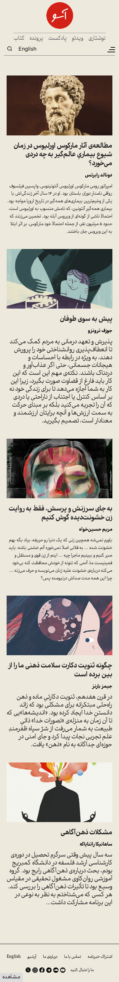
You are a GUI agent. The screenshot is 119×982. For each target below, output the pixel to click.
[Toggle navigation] (110, 49)
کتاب (19, 38)
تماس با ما (72, 957)
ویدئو (77, 38)
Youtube (62, 970)
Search (9, 49)
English (27, 48)
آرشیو (31, 957)
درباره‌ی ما (50, 957)
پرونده (36, 38)
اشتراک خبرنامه (100, 957)
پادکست (57, 38)
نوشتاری (97, 38)
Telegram (49, 970)
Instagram (35, 970)
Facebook (42, 970)
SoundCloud (56, 970)
